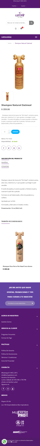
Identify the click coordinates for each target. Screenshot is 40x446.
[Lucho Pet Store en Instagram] (8, 389)
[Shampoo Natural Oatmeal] (7, 96)
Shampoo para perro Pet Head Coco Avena (17, 266)
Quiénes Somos (6, 322)
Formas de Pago (6, 338)
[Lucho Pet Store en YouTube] (12, 389)
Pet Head (9, 139)
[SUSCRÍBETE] (32, 303)
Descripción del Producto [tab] (11, 158)
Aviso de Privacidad (7, 361)
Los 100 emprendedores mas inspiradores (15, 405)
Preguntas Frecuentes (8, 334)
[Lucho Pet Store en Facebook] (3, 389)
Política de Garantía (7, 350)
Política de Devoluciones (9, 354)
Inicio (9, 43)
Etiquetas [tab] (5, 166)
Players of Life (6, 401)
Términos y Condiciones (9, 357)
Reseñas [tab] (4, 162)
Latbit (15, 442)
